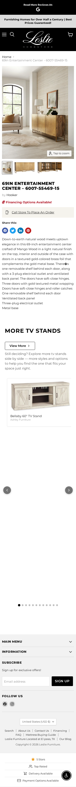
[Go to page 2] (23, 605)
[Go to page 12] (57, 605)
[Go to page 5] (33, 605)
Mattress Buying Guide (41, 734)
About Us (24, 730)
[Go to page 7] (40, 605)
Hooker (11, 195)
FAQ (18, 734)
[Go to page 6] (36, 605)
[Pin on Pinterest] (28, 231)
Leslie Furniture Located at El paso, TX (30, 739)
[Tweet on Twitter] (13, 231)
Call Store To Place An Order (33, 212)
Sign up (62, 681)
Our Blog (65, 739)
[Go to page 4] (29, 605)
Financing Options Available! (28, 202)
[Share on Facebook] (5, 231)
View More (18, 346)
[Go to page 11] (54, 605)
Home (6, 57)
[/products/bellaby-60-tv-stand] (40, 396)
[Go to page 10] (50, 605)
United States (36, 721)
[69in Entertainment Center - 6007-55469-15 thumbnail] (7, 167)
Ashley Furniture (20, 419)
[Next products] (69, 490)
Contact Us (42, 730)
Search (9, 730)
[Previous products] (7, 490)
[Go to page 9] (47, 605)
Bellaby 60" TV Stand (26, 416)
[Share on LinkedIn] (20, 231)
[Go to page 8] (43, 605)
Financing (60, 730)
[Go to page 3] (26, 605)
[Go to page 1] (19, 605)
